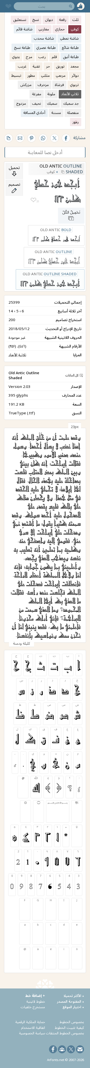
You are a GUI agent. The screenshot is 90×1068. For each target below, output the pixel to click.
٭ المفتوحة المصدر (70, 1001)
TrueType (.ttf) (21, 412)
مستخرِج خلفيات (32, 1006)
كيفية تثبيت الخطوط (69, 1027)
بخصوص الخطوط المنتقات (65, 1033)
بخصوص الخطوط (72, 1021)
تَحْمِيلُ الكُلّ (71, 215)
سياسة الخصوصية (32, 1033)
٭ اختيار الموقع (73, 1006)
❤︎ (33, 200)
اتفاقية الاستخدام (33, 1027)
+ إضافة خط (35, 995)
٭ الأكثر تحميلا (74, 995)
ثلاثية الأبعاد (17, 354)
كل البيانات (72, 375)
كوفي (51, 171)
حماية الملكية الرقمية (30, 1021)
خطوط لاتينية (35, 1001)
